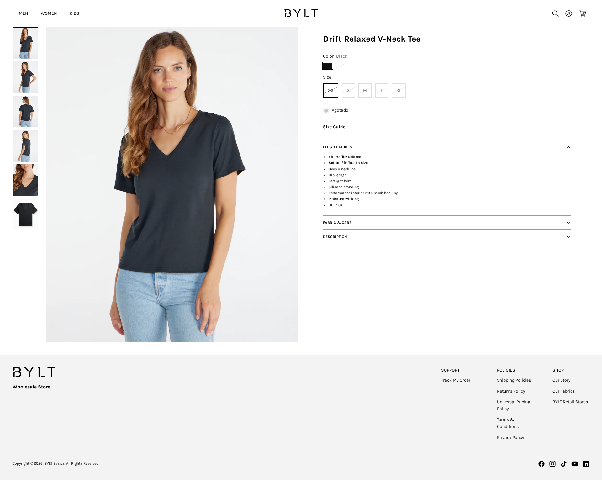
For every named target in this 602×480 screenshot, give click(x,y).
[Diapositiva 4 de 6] (25, 146)
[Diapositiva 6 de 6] (25, 214)
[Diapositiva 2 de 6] (25, 77)
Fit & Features (337, 147)
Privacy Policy (510, 437)
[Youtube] (574, 463)
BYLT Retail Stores (570, 401)
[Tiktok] (564, 463)
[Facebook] (541, 463)
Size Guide (334, 126)
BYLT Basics (55, 463)
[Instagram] (552, 463)
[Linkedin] (585, 463)
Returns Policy (511, 391)
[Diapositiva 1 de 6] (25, 43)
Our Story (561, 380)
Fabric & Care (337, 222)
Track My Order (455, 380)
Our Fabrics (563, 391)
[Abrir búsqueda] (555, 13)
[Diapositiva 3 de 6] (25, 111)
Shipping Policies (514, 380)
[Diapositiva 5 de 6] (25, 180)
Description (335, 237)
